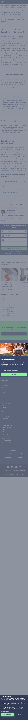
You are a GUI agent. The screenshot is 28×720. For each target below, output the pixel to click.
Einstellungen (21, 714)
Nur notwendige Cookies (14, 718)
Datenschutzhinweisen (5, 711)
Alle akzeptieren (7, 714)
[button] (26, 344)
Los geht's (14, 374)
